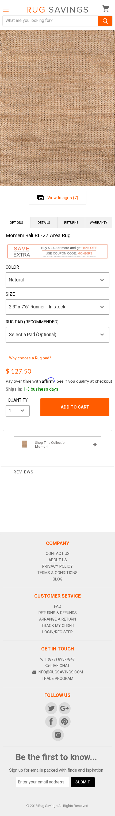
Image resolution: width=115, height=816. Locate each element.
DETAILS (44, 223)
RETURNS (71, 223)
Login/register (57, 632)
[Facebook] (50, 721)
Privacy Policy (57, 566)
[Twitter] (50, 708)
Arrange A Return (57, 619)
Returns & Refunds (58, 612)
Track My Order (57, 625)
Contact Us (58, 553)
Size (10, 294)
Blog (58, 579)
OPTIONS (16, 223)
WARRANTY (98, 223)
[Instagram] (57, 734)
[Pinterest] (64, 721)
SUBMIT (82, 782)
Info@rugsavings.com (60, 672)
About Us (57, 560)
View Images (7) (62, 197)
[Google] (64, 708)
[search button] (105, 21)
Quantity (18, 400)
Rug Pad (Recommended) (32, 322)
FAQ (57, 606)
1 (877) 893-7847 (60, 659)
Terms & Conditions (57, 572)
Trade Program (57, 678)
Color (12, 267)
